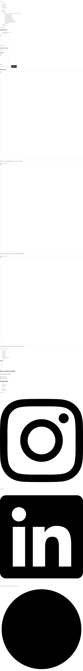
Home (3, 3)
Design (3, 355)
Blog (3, 351)
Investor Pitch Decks (9, 17)
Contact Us (4, 7)
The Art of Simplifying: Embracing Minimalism (12, 253)
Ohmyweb (18, 586)
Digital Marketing (8, 16)
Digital (3, 356)
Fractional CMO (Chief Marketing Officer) (13, 13)
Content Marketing (8, 15)
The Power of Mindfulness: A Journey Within (11, 161)
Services (4, 5)
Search (1, 64)
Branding (4, 352)
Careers (3, 6)
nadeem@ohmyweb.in (6, 32)
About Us (4, 4)
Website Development (9, 22)
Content (3, 353)
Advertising (4, 350)
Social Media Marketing (9, 19)
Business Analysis (8, 14)
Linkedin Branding (8, 18)
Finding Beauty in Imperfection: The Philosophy (12, 346)
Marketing (7, 23)
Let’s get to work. (5, 374)
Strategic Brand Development (10, 20)
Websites (4, 358)
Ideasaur (1, 1)
